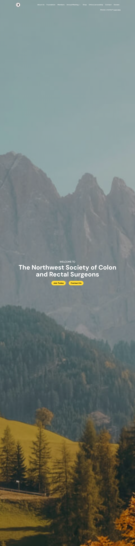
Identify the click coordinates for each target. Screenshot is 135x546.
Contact (108, 5)
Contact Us (76, 283)
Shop (85, 5)
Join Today (58, 283)
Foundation (51, 5)
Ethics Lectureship (96, 5)
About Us (40, 5)
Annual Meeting (73, 5)
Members (61, 5)
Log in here (117, 10)
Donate (116, 5)
